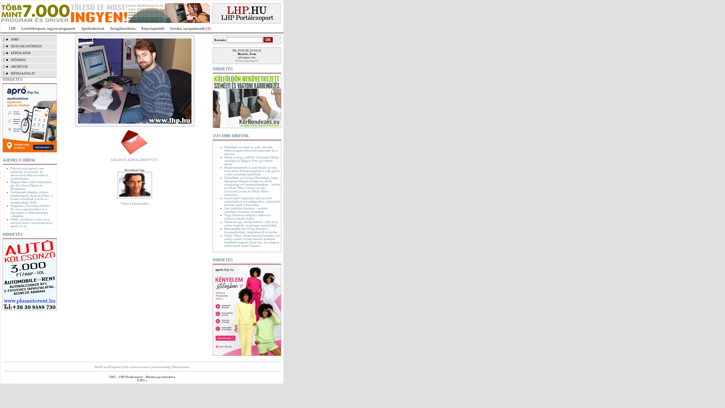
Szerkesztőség (161, 367)
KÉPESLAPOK (21, 53)
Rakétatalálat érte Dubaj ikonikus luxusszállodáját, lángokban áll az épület (250, 230)
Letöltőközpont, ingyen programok (48, 28)
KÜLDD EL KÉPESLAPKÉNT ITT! (135, 160)
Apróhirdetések (93, 28)
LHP (12, 28)
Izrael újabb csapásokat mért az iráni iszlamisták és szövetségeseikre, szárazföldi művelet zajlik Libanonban (252, 201)
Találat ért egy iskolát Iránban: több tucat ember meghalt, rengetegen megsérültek (251, 223)
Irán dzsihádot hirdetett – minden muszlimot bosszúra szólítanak (246, 210)
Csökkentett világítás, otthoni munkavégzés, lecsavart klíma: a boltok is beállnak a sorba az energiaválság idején (31, 197)
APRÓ (15, 39)
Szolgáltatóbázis (123, 28)
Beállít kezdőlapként (108, 367)
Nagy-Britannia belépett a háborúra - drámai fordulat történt (248, 216)
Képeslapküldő (153, 28)
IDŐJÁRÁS (18, 59)
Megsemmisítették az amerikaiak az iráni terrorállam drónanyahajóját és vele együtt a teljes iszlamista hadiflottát (252, 171)
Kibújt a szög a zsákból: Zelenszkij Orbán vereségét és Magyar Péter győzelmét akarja (251, 161)
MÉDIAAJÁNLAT (23, 73)
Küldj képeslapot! (247, 60)
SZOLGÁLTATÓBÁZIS (26, 46)
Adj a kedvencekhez (136, 367)
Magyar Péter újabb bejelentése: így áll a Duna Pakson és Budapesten (31, 185)
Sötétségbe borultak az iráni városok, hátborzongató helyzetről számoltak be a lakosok (250, 150)
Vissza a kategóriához (135, 203)
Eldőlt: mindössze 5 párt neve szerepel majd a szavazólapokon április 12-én (31, 223)
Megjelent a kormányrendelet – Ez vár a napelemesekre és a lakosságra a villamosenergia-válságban (31, 211)
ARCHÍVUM (19, 66)
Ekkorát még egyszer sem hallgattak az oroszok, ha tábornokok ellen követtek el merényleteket (29, 173)
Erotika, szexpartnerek (187, 28)
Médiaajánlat (180, 367)
